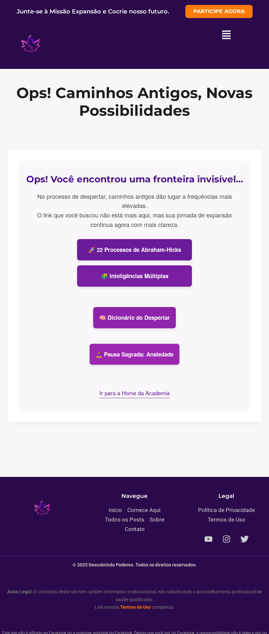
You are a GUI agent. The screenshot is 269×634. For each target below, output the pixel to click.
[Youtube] (208, 539)
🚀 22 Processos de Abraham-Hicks (134, 250)
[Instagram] (226, 539)
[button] (226, 35)
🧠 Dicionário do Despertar (134, 317)
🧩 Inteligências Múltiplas (134, 276)
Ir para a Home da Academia (134, 393)
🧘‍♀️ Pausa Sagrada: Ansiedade (134, 354)
